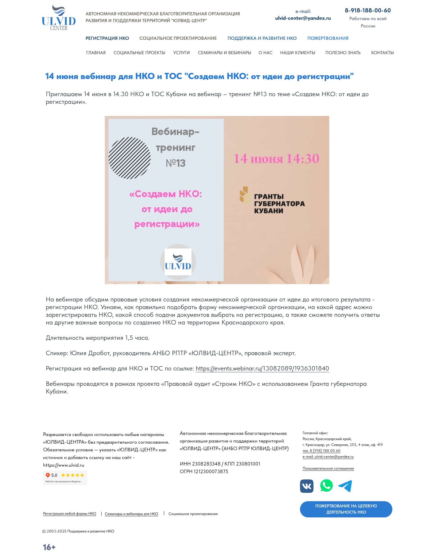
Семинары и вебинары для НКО (131, 514)
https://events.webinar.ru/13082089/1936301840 (262, 368)
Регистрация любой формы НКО (69, 513)
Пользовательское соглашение (328, 468)
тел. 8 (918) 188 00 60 (321, 450)
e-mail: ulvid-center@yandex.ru (328, 456)
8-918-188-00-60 (368, 10)
